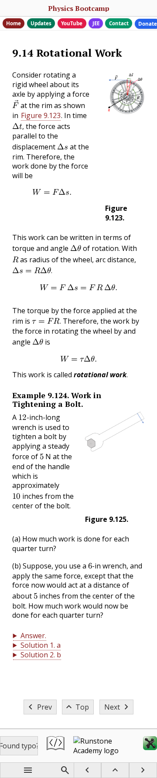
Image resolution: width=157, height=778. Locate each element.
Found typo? (19, 746)
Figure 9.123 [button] (41, 115)
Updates (41, 23)
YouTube (71, 23)
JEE (95, 23)
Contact (119, 23)
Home (13, 23)
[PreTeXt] (56, 745)
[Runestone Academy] (103, 745)
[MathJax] (150, 745)
